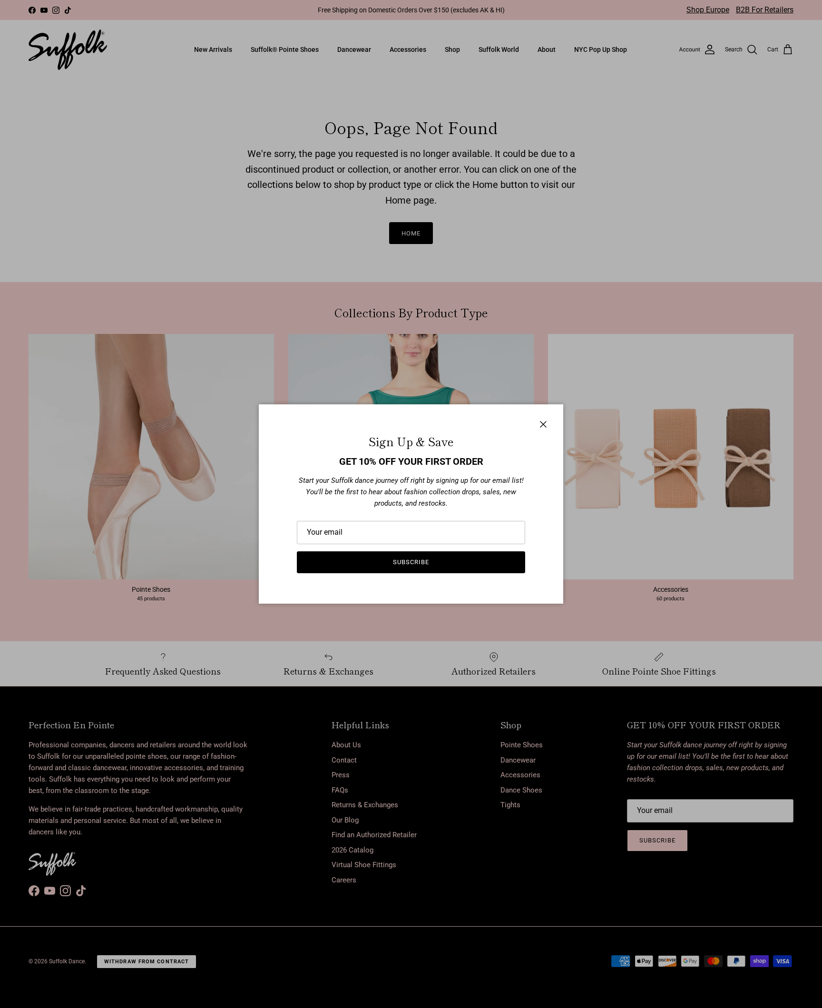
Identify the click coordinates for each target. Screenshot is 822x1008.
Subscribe (411, 562)
